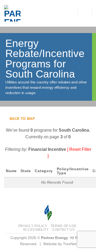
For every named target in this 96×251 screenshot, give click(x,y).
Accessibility (36, 230)
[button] (84, 13)
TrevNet (69, 244)
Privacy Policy (32, 226)
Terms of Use (63, 226)
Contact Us (63, 230)
